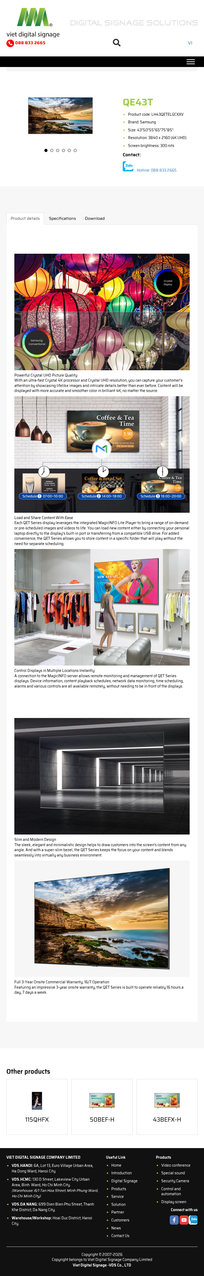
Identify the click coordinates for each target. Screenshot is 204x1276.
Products (118, 1189)
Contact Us (120, 1236)
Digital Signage (124, 1181)
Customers (120, 1220)
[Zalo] (128, 167)
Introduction (121, 1173)
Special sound (173, 1173)
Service (117, 1196)
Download (95, 218)
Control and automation (171, 1191)
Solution (118, 1204)
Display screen (173, 1202)
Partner (117, 1212)
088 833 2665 (29, 42)
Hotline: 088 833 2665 (157, 170)
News (116, 1228)
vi (190, 43)
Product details (25, 218)
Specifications (62, 218)
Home (116, 1165)
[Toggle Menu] (190, 61)
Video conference (175, 1165)
